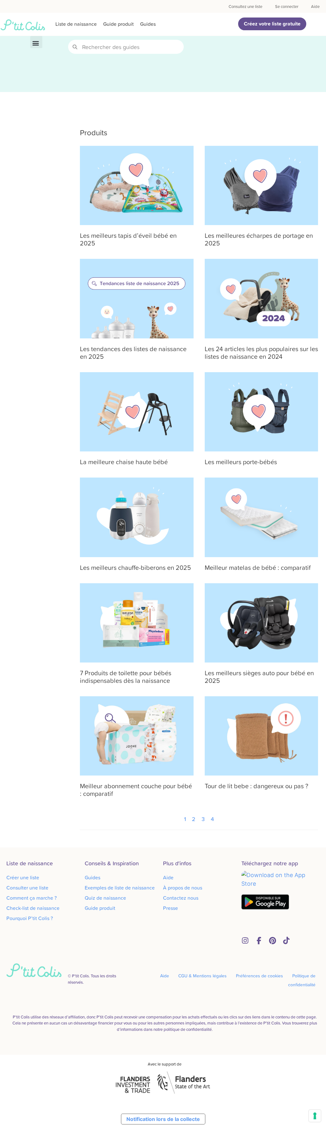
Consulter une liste (27, 887)
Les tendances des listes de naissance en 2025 (133, 352)
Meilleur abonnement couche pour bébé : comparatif (136, 789)
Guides (148, 23)
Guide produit (118, 23)
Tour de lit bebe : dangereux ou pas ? (256, 785)
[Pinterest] (272, 940)
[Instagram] (245, 940)
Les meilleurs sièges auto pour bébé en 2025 (259, 676)
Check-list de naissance (33, 907)
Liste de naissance (76, 23)
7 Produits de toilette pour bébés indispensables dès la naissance (125, 676)
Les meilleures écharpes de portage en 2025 (259, 239)
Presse (170, 907)
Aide (315, 6)
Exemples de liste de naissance (120, 887)
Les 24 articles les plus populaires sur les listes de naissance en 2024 (261, 352)
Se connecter (286, 6)
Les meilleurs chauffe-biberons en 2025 (135, 567)
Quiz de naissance (105, 897)
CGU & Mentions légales (202, 976)
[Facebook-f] (258, 940)
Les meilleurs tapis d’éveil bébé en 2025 (128, 239)
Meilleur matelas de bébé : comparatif (258, 567)
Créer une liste (22, 877)
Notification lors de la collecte (163, 1119)
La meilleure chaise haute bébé (124, 461)
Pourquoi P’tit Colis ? (29, 918)
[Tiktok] (286, 940)
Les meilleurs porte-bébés (241, 461)
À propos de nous (182, 887)
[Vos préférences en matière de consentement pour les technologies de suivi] (315, 1116)
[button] (36, 42)
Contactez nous (180, 897)
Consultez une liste (245, 6)
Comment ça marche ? (31, 897)
